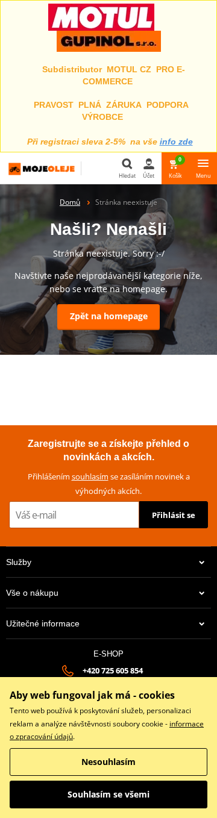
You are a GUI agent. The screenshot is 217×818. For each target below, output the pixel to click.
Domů (70, 202)
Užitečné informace (43, 623)
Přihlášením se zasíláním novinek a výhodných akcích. (109, 483)
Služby (18, 562)
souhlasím (90, 476)
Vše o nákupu (32, 593)
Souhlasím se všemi (108, 794)
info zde (176, 141)
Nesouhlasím (108, 761)
